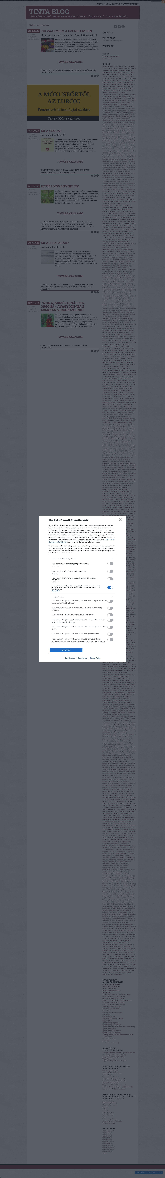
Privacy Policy (95, 658)
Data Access (82, 658)
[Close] (121, 520)
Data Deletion (70, 658)
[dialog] (82, 589)
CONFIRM (66, 650)
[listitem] (82, 559)
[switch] (110, 563)
